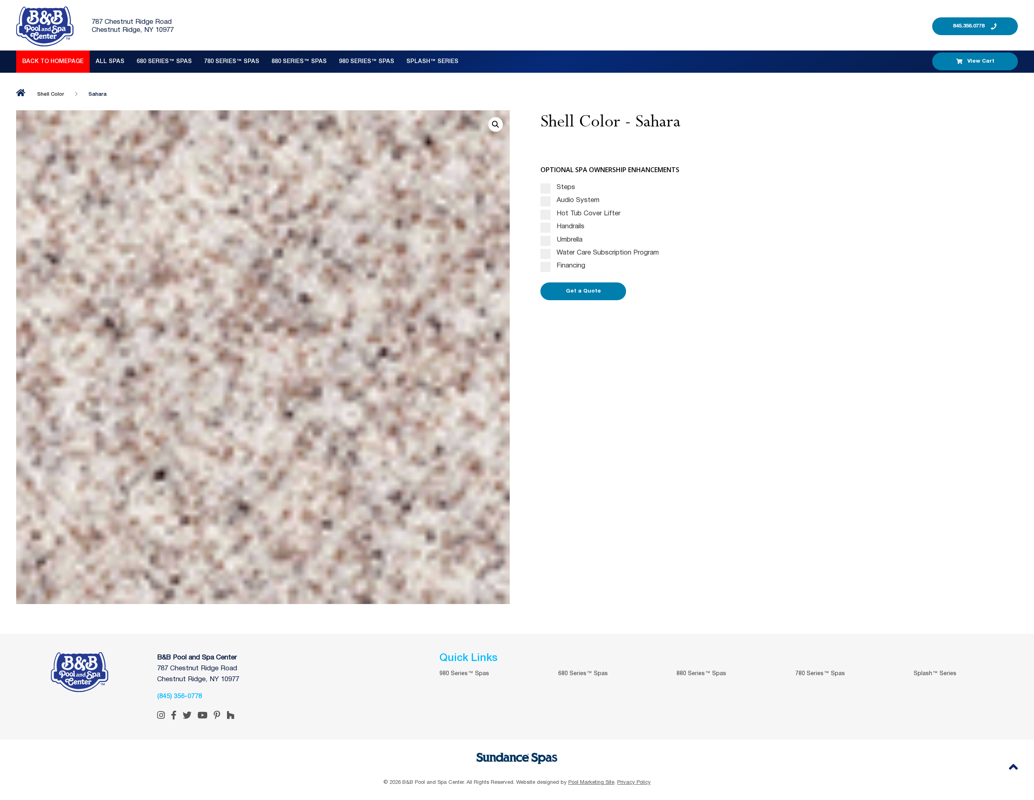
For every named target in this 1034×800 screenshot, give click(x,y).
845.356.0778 (968, 26)
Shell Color (50, 94)
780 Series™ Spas (231, 61)
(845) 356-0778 (179, 696)
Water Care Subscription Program (607, 253)
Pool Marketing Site (591, 782)
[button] (495, 124)
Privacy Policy (634, 782)
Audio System (577, 200)
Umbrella (568, 240)
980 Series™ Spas (366, 61)
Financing (570, 266)
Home (20, 93)
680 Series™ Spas (164, 61)
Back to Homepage (53, 61)
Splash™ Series (432, 61)
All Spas (110, 61)
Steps (565, 187)
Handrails (569, 226)
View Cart (980, 61)
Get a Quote (583, 291)
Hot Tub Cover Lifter (587, 214)
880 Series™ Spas (299, 61)
